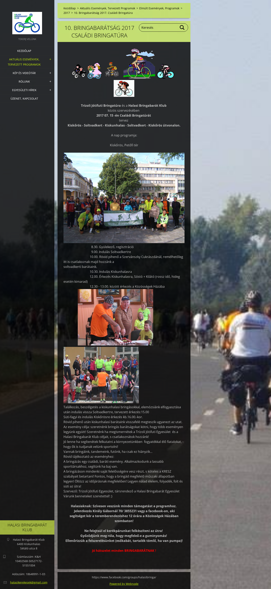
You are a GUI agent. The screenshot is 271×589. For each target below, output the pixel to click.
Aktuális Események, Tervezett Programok (24, 61)
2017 (66, 13)
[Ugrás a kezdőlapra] (27, 18)
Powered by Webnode (124, 584)
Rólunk (24, 81)
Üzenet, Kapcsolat (24, 98)
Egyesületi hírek (24, 90)
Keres (182, 27)
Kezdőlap (24, 51)
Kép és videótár (24, 73)
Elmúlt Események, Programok (159, 8)
